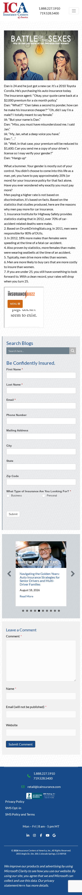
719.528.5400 (49, 13)
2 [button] (27, 611)
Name (11, 688)
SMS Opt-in (13, 808)
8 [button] (51, 611)
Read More (26, 596)
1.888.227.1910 (49, 8)
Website (12, 725)
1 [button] (23, 611)
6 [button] (43, 611)
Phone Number (16, 415)
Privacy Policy (14, 801)
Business (16, 495)
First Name (14, 369)
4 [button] (35, 611)
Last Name (14, 384)
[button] (9, 574)
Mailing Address (17, 430)
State (9, 460)
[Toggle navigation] (74, 10)
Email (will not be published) (26, 707)
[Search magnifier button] (72, 350)
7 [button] (47, 611)
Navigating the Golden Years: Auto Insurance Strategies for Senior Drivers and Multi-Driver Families (40, 579)
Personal (51, 495)
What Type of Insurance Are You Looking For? (38, 491)
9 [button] (55, 611)
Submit (13, 514)
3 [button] (31, 611)
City (9, 445)
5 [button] (39, 611)
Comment (14, 636)
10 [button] (59, 611)
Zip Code (12, 476)
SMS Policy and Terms (20, 814)
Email (11, 399)
